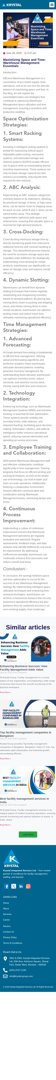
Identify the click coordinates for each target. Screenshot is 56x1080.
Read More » (5, 692)
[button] (51, 4)
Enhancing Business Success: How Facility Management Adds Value (23, 668)
